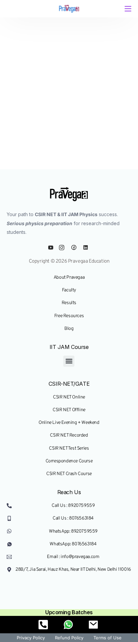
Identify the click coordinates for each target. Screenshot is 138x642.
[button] (68, 361)
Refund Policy (69, 637)
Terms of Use (107, 637)
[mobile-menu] (127, 9)
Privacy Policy (31, 637)
